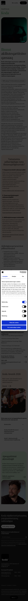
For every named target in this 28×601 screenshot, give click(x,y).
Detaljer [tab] (14, 276)
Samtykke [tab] (5, 276)
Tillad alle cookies (14, 322)
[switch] (24, 306)
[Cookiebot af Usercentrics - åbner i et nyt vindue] (20, 272)
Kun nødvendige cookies (14, 327)
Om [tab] (23, 276)
